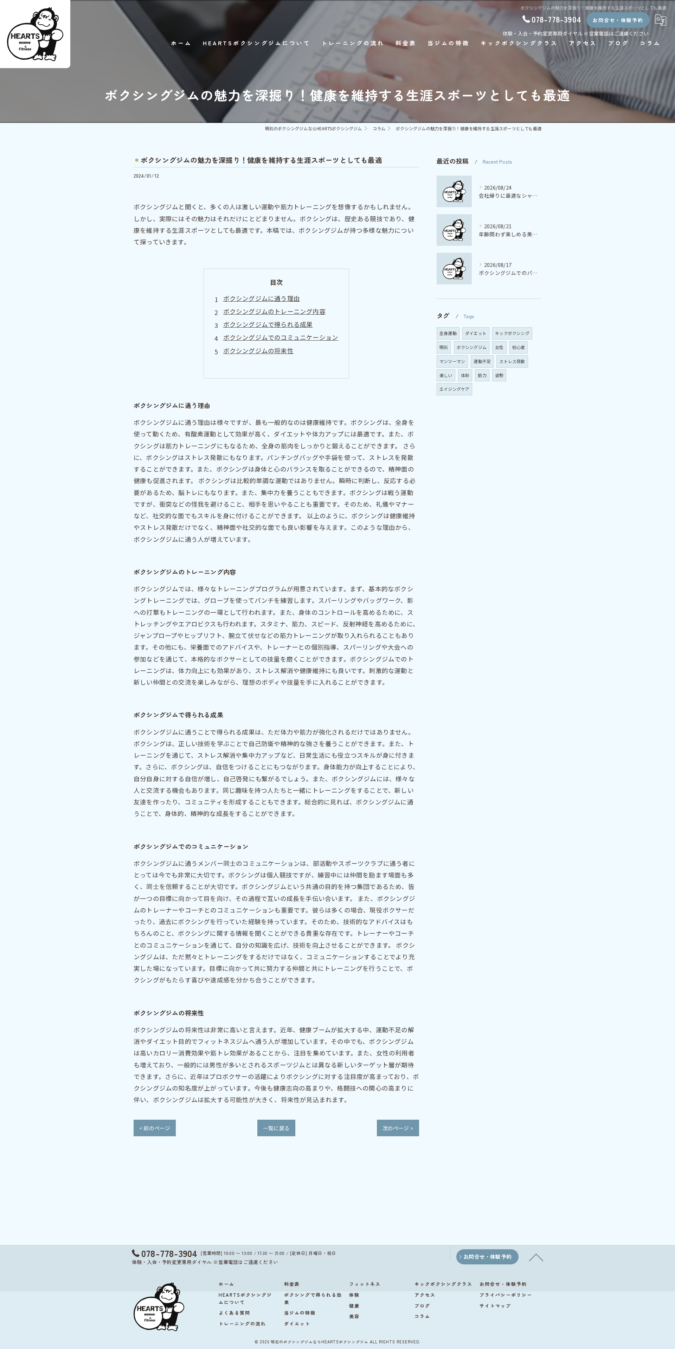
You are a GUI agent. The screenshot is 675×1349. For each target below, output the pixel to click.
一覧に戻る (276, 1128)
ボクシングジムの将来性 (258, 350)
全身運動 (448, 333)
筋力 (482, 375)
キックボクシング (512, 333)
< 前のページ (154, 1128)
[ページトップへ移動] (536, 1257)
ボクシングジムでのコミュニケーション (281, 337)
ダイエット (476, 333)
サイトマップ (495, 1305)
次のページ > (397, 1128)
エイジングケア (454, 389)
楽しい (445, 375)
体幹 (465, 375)
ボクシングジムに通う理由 (261, 298)
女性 (499, 347)
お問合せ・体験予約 (618, 20)
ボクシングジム (472, 347)
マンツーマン (452, 361)
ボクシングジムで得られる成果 (268, 324)
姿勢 (499, 375)
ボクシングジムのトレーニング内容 (274, 311)
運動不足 (482, 361)
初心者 (518, 347)
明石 (443, 347)
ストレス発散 (512, 361)
